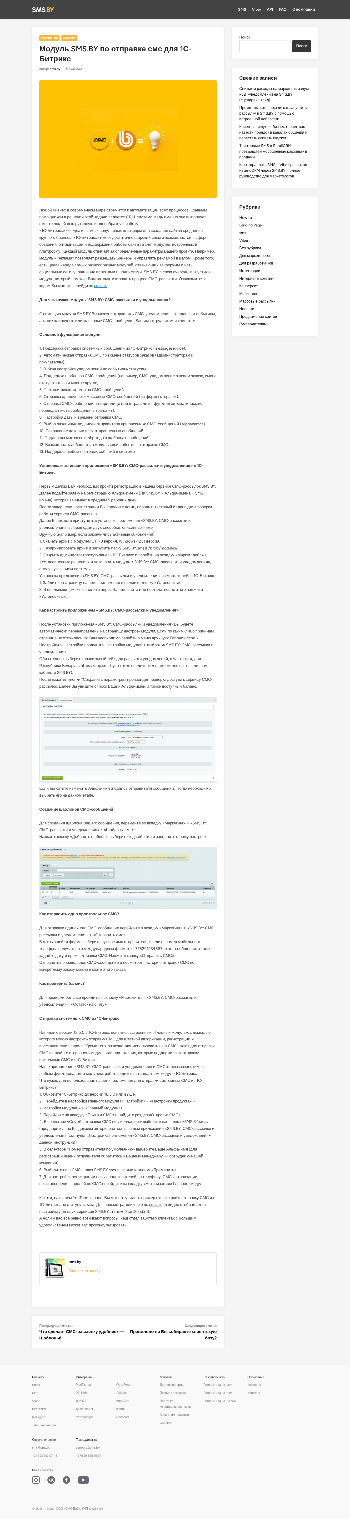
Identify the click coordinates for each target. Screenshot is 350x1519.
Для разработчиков (256, 263)
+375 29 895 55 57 (88, 1455)
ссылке (100, 285)
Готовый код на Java (218, 1385)
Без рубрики (250, 248)
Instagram (39, 1417)
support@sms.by (88, 1447)
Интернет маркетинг (257, 278)
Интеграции (49, 38)
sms (242, 232)
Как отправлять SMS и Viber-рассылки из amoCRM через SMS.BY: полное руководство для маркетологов (273, 170)
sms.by (55, 69)
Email (36, 1385)
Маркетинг (248, 293)
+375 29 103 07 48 (44, 1455)
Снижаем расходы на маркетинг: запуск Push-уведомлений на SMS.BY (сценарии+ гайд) (274, 94)
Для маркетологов (255, 255)
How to (245, 217)
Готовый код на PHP (218, 1393)
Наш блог (253, 1393)
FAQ (283, 9)
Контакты (254, 1385)
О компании (303, 9)
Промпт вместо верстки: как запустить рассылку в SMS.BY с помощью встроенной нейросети (273, 113)
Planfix (120, 1409)
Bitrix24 (81, 1400)
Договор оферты (171, 1385)
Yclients (121, 1392)
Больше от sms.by (84, 1271)
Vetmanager (84, 1417)
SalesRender (84, 1409)
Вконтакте (39, 1409)
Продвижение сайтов (258, 316)
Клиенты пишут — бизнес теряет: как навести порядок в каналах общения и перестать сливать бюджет (273, 132)
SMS (242, 9)
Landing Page (250, 225)
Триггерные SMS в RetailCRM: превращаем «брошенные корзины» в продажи (273, 151)
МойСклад (83, 1384)
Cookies (165, 1423)
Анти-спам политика (174, 1414)
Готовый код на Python (220, 1401)
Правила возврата (173, 1393)
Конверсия (248, 286)
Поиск (244, 37)
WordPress (123, 1384)
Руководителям (253, 324)
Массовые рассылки (257, 301)
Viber (256, 9)
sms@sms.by (41, 1447)
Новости (69, 38)
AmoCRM (122, 1400)
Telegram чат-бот (44, 1425)
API (270, 9)
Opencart (122, 1417)
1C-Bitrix (81, 1392)
